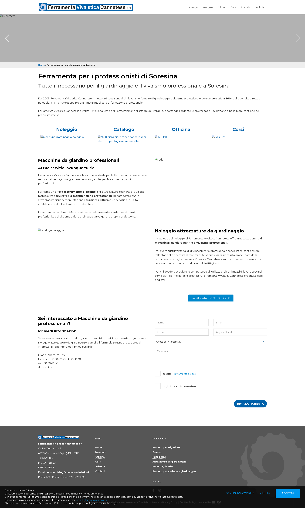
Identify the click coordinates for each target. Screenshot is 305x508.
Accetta (288, 493)
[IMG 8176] (238, 137)
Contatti (259, 7)
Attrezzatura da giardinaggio (169, 461)
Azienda (245, 7)
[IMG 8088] (181, 137)
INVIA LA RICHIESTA (250, 403)
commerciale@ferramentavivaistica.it (68, 472)
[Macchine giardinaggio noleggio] (67, 137)
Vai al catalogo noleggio (211, 298)
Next (298, 38)
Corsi (233, 7)
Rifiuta (265, 493)
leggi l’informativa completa (91, 500)
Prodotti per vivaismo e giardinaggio (174, 471)
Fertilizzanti (159, 456)
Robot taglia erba (162, 466)
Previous (7, 38)
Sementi (157, 452)
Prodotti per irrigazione (166, 447)
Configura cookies (240, 493)
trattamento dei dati (185, 373)
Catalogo (193, 7)
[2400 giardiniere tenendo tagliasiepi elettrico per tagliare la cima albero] (124, 139)
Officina (221, 7)
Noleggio (207, 7)
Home (41, 65)
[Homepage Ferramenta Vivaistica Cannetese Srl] (86, 7)
